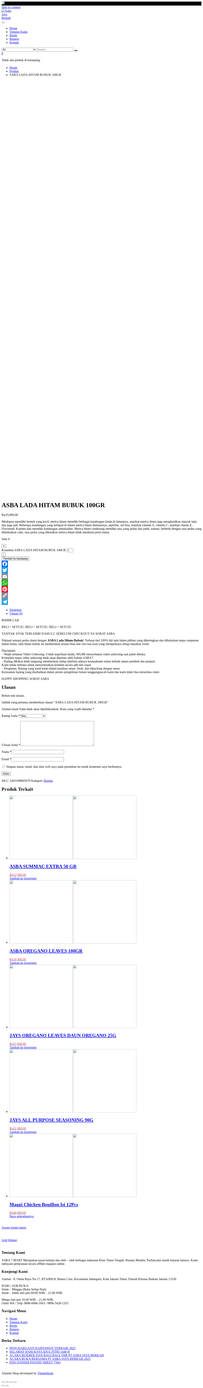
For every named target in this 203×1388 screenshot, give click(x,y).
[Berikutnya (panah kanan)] (7, 1385)
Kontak (14, 1333)
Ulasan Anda (11, 745)
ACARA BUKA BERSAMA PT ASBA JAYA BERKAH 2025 (50, 1358)
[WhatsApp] (101, 583)
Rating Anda (11, 715)
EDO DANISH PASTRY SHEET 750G (35, 1362)
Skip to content (11, 7)
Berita (13, 1325)
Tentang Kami (18, 1322)
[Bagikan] (7, 1382)
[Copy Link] (101, 595)
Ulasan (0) (16, 613)
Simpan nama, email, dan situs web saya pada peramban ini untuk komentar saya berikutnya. (64, 766)
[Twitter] (101, 570)
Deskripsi (15, 610)
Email (6, 759)
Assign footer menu (14, 1227)
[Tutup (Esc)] (3, 1382)
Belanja (14, 1329)
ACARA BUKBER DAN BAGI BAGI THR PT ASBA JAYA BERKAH (57, 1355)
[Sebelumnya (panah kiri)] (3, 1385)
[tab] (105, 610)
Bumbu (48, 780)
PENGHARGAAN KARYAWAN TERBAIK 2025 (43, 1348)
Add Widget (9, 1240)
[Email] (101, 576)
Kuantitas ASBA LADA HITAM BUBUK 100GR (34, 550)
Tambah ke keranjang (15, 558)
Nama (6, 751)
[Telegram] (101, 602)
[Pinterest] (101, 589)
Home (13, 1318)
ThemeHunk (45, 1373)
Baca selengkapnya (22, 1216)
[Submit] (75, 50)
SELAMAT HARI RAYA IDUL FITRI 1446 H (40, 1351)
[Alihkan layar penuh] (11, 1382)
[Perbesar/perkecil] (15, 1382)
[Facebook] (101, 564)
